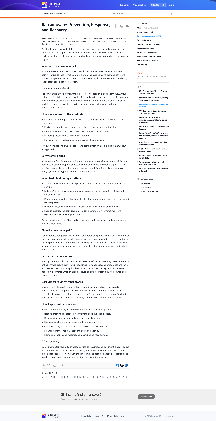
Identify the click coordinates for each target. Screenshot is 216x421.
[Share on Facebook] (117, 365)
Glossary (59, 13)
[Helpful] (54, 365)
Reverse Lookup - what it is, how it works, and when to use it (151, 163)
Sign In (171, 5)
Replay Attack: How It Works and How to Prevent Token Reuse (154, 143)
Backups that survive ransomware (149, 56)
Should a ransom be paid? (146, 48)
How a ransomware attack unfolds (149, 36)
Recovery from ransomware (147, 52)
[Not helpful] (61, 365)
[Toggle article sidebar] (127, 26)
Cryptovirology (144, 183)
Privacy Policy (86, 416)
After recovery (142, 64)
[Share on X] (122, 365)
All (43, 377)
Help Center (124, 5)
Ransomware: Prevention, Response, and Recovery (153, 105)
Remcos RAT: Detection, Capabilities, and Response (154, 127)
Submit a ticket (146, 396)
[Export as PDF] (117, 26)
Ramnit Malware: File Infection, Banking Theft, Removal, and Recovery (153, 98)
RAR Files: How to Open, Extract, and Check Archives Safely (152, 112)
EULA (109, 416)
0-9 (47, 377)
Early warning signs (144, 40)
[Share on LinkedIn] (126, 365)
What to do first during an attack (148, 44)
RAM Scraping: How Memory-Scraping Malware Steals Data (153, 92)
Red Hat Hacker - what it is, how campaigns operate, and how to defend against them (153, 120)
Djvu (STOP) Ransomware (148, 191)
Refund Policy (119, 416)
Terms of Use (99, 416)
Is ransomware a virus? (145, 32)
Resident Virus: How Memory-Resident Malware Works (153, 149)
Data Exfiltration (145, 187)
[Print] (122, 26)
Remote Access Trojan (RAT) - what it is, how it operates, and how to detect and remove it (153, 135)
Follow (140, 73)
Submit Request (157, 5)
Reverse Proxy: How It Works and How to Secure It (153, 169)
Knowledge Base (139, 5)
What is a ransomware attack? (147, 28)
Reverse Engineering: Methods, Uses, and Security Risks (154, 156)
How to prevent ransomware (147, 60)
